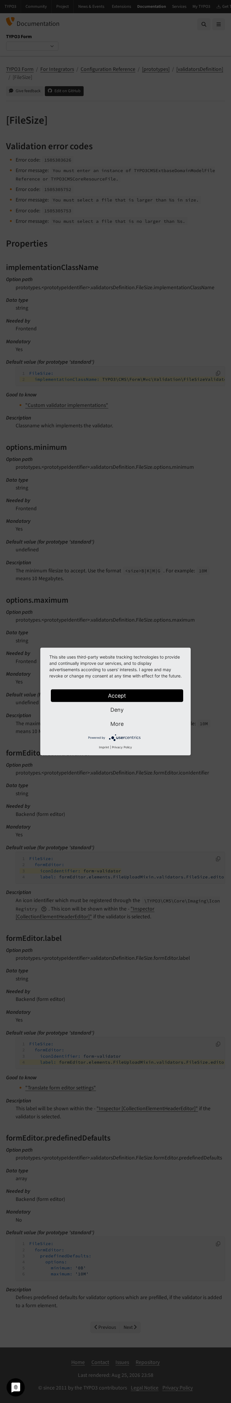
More (117, 724)
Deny (117, 710)
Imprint (104, 747)
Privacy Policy (122, 747)
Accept (117, 695)
